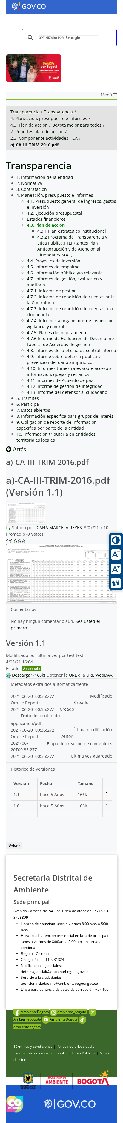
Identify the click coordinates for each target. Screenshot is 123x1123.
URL (73, 675)
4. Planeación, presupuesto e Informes (48, 118)
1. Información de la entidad (44, 177)
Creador (82, 702)
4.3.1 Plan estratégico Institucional (71, 231)
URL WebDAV (99, 675)
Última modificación (92, 729)
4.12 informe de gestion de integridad (65, 386)
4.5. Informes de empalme (53, 267)
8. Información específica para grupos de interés (64, 416)
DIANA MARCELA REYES (58, 527)
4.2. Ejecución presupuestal (54, 213)
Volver (14, 846)
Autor (67, 736)
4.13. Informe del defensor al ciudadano (67, 392)
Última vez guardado (91, 756)
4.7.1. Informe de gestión (52, 291)
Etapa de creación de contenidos (79, 743)
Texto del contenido (40, 715)
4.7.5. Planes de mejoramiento (57, 332)
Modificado (101, 696)
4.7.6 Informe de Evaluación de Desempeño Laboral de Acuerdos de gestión (70, 341)
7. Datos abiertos (33, 410)
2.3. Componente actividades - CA (44, 138)
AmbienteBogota (35, 1011)
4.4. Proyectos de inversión (53, 261)
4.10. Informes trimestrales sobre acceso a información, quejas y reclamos (69, 371)
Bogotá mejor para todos (77, 125)
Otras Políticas (84, 1053)
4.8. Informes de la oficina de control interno (71, 350)
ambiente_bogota (72, 1011)
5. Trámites (27, 398)
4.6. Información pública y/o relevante (65, 273)
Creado (67, 709)
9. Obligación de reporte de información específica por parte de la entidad (56, 425)
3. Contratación (31, 189)
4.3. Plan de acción (29, 125)
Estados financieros (46, 219)
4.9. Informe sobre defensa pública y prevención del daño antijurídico (63, 359)
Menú (107, 95)
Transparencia (24, 112)
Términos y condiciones (33, 1046)
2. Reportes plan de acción (37, 131)
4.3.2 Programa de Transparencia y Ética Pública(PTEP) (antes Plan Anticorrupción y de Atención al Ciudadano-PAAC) (72, 246)
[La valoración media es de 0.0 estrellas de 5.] (8, 541)
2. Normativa (29, 183)
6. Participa (27, 404)
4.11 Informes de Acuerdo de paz (60, 380)
